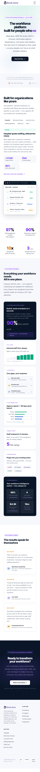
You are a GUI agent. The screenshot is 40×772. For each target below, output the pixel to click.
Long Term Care (30, 123)
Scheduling (25, 713)
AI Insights (25, 716)
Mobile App (25, 719)
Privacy (6, 765)
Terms (10, 765)
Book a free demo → (20, 686)
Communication (26, 722)
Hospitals (7, 123)
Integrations (25, 725)
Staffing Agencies (10, 127)
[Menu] (34, 2)
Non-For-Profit (8, 751)
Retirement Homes (18, 123)
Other (27, 127)
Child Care (20, 127)
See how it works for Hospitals (13, 177)
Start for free (19, 62)
